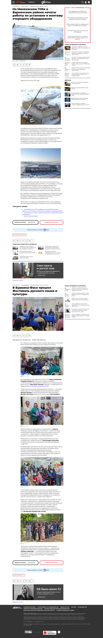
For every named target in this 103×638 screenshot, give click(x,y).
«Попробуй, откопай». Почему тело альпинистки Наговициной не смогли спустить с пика (80, 310)
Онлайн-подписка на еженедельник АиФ (47, 607)
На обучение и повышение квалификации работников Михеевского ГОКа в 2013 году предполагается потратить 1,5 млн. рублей (49, 249)
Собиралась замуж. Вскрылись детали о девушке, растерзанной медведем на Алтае (80, 289)
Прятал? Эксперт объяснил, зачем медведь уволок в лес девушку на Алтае (80, 294)
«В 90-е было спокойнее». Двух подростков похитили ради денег (80, 299)
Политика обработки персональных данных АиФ (56, 608)
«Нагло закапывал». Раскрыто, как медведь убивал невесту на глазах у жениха (81, 316)
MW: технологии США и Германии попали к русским (79, 83)
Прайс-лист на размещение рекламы (33, 608)
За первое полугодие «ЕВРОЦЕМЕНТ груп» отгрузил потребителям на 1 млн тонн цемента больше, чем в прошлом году (49, 254)
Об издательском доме (30, 607)
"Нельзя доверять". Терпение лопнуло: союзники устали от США (80, 104)
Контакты (73, 607)
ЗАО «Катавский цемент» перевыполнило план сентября (27, 252)
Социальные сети (82, 607)
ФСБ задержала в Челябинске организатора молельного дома (77, 12)
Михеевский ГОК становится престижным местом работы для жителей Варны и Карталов (27, 247)
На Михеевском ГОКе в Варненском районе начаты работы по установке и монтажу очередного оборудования (42, 210)
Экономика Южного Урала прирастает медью (26, 257)
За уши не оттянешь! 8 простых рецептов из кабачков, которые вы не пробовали (81, 48)
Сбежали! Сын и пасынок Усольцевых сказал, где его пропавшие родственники (81, 69)
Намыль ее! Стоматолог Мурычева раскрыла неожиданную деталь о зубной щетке (80, 53)
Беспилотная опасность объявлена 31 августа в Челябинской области (78, 25)
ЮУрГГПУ (15, 331)
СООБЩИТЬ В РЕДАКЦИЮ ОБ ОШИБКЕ (65, 610)
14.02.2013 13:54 (16, 6)
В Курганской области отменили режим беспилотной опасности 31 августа (77, 38)
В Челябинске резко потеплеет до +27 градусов (77, 31)
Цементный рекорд (30, 216)
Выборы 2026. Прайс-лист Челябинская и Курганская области (39, 610)
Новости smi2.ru (18, 280)
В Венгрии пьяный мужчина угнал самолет (79, 88)
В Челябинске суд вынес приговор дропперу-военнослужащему (77, 18)
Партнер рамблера (37, 632)
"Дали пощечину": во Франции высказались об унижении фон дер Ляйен (80, 94)
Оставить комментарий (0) (51, 222)
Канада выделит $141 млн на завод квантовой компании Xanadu (79, 99)
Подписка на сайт (64, 607)
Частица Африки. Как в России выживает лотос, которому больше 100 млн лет (80, 305)
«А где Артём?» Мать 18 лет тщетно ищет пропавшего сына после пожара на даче (80, 74)
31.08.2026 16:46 (16, 285)
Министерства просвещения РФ (37, 386)
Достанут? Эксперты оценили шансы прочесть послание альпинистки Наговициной (81, 58)
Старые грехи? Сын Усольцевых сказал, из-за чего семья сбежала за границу (81, 64)
